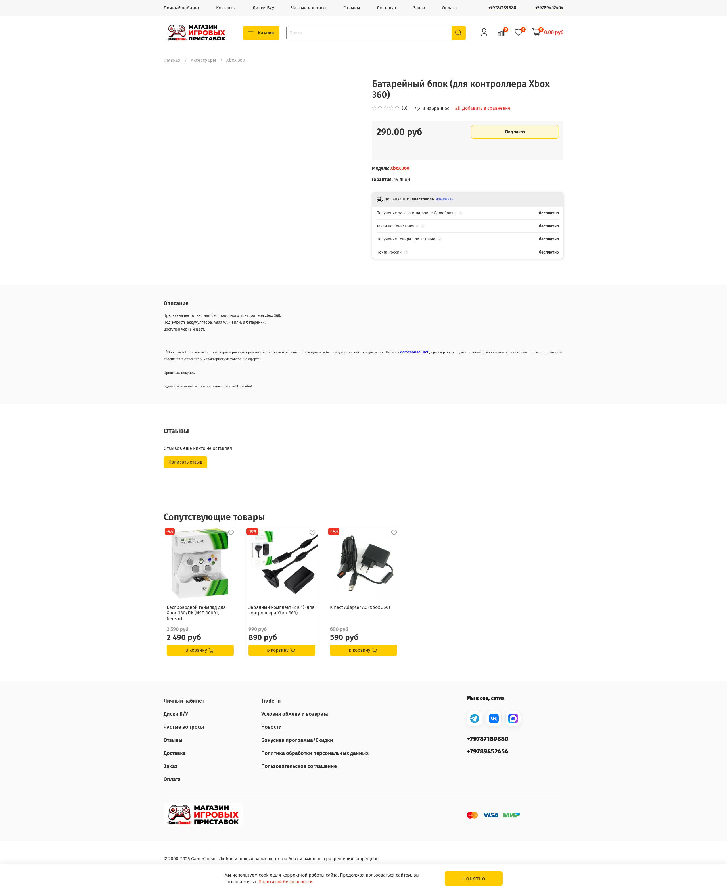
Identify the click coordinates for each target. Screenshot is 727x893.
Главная (172, 60)
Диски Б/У (263, 8)
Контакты (226, 8)
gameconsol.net (414, 351)
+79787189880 (502, 7)
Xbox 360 (235, 60)
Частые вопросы (309, 8)
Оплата (449, 8)
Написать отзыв (185, 462)
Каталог (266, 33)
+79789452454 (549, 7)
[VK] (494, 718)
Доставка (386, 8)
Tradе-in (271, 701)
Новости (271, 727)
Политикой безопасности (285, 881)
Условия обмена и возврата (294, 714)
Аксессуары (203, 60)
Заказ (419, 8)
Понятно (473, 878)
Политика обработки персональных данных (315, 753)
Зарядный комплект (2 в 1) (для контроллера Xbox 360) (281, 610)
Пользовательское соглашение (299, 766)
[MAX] (513, 718)
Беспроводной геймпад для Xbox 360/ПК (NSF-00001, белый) (196, 613)
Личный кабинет (181, 8)
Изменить (444, 199)
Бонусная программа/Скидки (297, 740)
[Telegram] (474, 718)
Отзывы (351, 8)
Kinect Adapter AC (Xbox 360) (360, 607)
